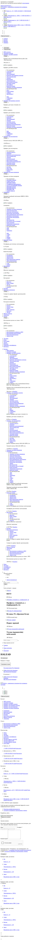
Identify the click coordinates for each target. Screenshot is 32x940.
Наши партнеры (8, 648)
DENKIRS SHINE (11, 182)
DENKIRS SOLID (11, 186)
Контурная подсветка (12, 82)
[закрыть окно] (1, 45)
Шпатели (9, 281)
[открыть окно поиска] (4, 581)
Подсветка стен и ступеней (13, 221)
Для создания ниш (11, 76)
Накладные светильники (13, 213)
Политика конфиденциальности (12, 809)
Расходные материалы (9, 289)
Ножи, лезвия (10, 283)
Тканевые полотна (8, 53)
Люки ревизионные (12, 260)
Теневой (9, 78)
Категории (6, 47)
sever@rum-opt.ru (17, 753)
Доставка (6, 338)
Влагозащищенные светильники (15, 214)
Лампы (8, 218)
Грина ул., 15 (9, 11)
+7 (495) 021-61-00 (23, 20)
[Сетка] (2, 682)
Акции (5, 342)
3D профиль (10, 84)
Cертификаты (7, 567)
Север (5, 15)
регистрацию (25, 3)
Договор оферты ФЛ (9, 740)
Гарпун (8, 308)
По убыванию (15, 668)
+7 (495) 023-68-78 (8, 763)
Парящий (9, 72)
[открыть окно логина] (4, 572)
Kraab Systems (10, 91)
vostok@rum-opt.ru (17, 758)
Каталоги (9, 311)
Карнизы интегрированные (14, 124)
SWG (8, 229)
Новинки (6, 344)
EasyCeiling (6, 341)
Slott (8, 96)
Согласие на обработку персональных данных (15, 810)
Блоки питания (10, 222)
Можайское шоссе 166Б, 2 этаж (16, 25)
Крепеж (8, 305)
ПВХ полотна (7, 52)
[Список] (1, 682)
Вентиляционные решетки (13, 259)
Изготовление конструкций (14, 333)
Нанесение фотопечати (12, 334)
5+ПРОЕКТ (10, 98)
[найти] (18, 640)
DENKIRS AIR (10, 189)
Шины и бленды (8, 313)
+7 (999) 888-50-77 (11, 26)
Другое (8, 284)
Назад (5, 56)
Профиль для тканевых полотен (12, 100)
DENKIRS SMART (11, 180)
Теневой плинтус (11, 152)
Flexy (8, 90)
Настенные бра (10, 220)
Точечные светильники (12, 212)
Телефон (19, 827)
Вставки (6, 288)
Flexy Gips (9, 168)
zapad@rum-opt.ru (17, 763)
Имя (2, 827)
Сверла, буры (10, 307)
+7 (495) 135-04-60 (18, 11)
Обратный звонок (5, 36)
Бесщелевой (10, 79)
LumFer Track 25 (11, 181)
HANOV (9, 287)
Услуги (5, 316)
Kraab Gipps (10, 169)
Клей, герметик (10, 309)
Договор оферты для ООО (10, 739)
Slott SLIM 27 (10, 94)
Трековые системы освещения (14, 87)
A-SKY (8, 234)
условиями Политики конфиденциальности (20, 850)
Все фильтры (4, 658)
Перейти (15, 391)
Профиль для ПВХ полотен (11, 54)
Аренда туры (10, 336)
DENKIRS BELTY (11, 188)
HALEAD (6, 650)
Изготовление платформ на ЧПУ (15, 332)
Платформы (10, 255)
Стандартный (10, 71)
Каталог (6, 40)
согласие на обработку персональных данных (16, 851)
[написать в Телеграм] (4, 32)
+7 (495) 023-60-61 (25, 15)
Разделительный (11, 159)
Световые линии (11, 83)
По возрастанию (8, 668)
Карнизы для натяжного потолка (15, 75)
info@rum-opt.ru (17, 748)
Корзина (6, 41)
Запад (5, 25)
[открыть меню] (10, 36)
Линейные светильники (13, 216)
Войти (8, 574)
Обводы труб (10, 258)
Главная (6, 38)
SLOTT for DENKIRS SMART (14, 185)
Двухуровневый (11, 74)
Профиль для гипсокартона (10, 136)
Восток (5, 20)
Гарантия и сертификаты (10, 345)
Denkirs (8, 132)
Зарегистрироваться (6, 5)
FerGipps (9, 167)
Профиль (6, 42)
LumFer (8, 99)
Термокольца (10, 256)
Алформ (9, 92)
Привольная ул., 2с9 (13, 20)
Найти (5, 584)
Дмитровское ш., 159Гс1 (14, 15)
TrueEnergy (9, 230)
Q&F (8, 228)
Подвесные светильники (13, 217)
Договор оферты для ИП (10, 742)
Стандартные (10, 116)
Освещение (6, 192)
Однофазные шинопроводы (14, 184)
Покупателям (7, 49)
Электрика (6, 315)
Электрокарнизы (11, 80)
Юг (5, 11)
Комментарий (4, 838)
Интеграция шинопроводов (14, 161)
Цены (5, 340)
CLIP (8, 236)
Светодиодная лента (12, 210)
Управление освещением (13, 224)
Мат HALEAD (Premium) (10, 671)
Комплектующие (11, 86)
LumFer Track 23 (11, 190)
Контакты (6, 346)
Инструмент (7, 266)
